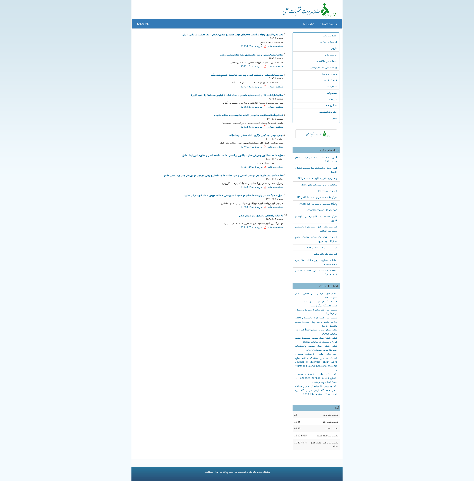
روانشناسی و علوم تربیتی (323, 67)
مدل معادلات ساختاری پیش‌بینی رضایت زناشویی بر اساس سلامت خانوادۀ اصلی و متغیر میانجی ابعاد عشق (232, 155)
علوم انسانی (330, 86)
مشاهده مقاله (275, 46)
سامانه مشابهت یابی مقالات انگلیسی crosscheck (316, 262)
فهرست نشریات (328, 23)
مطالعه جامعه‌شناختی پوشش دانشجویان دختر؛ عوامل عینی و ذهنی (252, 54)
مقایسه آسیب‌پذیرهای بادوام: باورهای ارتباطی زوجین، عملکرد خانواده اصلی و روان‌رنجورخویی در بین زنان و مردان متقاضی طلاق (223, 175)
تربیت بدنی (330, 54)
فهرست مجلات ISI (327, 190)
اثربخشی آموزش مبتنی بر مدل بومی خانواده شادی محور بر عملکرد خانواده (248, 114)
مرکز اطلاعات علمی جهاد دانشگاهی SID (316, 197)
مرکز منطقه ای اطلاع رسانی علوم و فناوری (316, 218)
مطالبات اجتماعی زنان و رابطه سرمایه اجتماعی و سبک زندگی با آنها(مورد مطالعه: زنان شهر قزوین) (237, 94)
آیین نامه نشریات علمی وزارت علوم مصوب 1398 (316, 159)
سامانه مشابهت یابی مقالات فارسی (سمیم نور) (316, 272)
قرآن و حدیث (329, 105)
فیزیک (333, 99)
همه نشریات (330, 35)
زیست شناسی (329, 79)
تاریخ (334, 48)
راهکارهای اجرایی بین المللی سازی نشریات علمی (316, 295)
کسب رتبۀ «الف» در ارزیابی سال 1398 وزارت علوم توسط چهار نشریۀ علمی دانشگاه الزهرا (316, 321)
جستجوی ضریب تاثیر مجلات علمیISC (317, 178)
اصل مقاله (252, 46)
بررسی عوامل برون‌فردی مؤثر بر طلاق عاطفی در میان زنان (256, 135)
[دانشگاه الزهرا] (316, 133)
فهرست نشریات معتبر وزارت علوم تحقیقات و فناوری (316, 239)
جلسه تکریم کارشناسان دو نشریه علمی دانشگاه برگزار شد (316, 303)
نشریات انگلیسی (328, 111)
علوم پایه (332, 92)
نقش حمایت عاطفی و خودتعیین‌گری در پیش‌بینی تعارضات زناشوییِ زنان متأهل (246, 74)
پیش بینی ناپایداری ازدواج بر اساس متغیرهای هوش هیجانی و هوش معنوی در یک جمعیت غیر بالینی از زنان (233, 34)
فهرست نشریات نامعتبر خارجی (321, 247)
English (144, 23)
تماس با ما (308, 23)
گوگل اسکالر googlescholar (322, 209)
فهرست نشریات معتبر (325, 253)
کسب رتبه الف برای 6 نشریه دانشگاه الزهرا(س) (316, 311)
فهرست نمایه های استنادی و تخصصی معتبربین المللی (316, 228)
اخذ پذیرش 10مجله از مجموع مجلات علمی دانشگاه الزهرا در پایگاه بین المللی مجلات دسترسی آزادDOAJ (316, 390)
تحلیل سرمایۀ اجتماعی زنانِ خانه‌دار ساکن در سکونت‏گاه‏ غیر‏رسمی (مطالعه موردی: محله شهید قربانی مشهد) (233, 195)
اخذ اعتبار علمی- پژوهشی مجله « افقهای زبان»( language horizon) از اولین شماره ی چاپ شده (316, 378)
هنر (335, 118)
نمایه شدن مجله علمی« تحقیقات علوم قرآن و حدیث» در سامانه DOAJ (316, 339)
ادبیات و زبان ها (328, 41)
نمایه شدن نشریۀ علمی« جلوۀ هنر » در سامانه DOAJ (316, 331)
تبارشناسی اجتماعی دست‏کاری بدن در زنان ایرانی (261, 215)
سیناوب (209, 471)
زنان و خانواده (329, 73)
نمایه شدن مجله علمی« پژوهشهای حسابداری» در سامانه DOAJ (316, 347)
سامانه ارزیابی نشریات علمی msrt (319, 184)
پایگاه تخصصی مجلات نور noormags (318, 203)
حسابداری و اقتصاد (326, 60)
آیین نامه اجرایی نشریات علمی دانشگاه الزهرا (316, 169)
